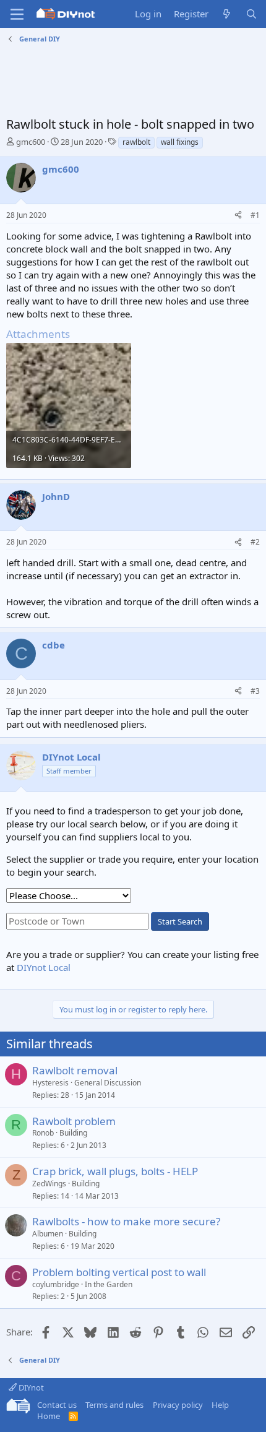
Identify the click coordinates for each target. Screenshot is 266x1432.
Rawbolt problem (74, 1121)
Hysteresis (50, 1082)
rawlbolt (136, 142)
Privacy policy (178, 1404)
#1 (255, 215)
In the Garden (108, 1284)
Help (220, 1404)
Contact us (57, 1404)
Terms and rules (114, 1404)
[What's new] (227, 13)
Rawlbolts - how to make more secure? (126, 1221)
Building (73, 1133)
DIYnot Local (44, 967)
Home (48, 1415)
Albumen (47, 1233)
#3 (255, 691)
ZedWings (49, 1183)
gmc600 (30, 141)
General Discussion (107, 1082)
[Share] (238, 216)
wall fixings (180, 142)
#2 (255, 542)
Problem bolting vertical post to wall (119, 1272)
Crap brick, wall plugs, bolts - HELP (115, 1171)
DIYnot (30, 1387)
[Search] (251, 13)
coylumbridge (55, 1284)
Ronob (43, 1133)
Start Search (180, 921)
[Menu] (17, 14)
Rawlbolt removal (75, 1070)
